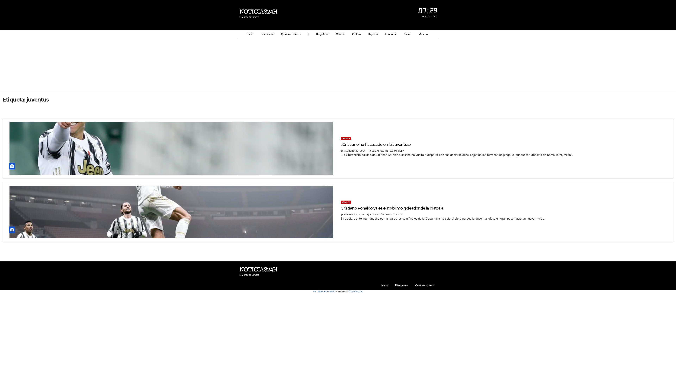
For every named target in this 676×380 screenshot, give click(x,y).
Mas (421, 34)
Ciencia (340, 34)
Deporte (373, 34)
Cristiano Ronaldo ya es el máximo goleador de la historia (392, 208)
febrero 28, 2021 (355, 151)
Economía (391, 34)
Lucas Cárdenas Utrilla (388, 151)
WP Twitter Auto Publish (324, 291)
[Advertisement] (338, 65)
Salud (407, 34)
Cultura (356, 34)
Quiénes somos (291, 34)
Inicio (250, 34)
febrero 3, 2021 (354, 214)
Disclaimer (267, 34)
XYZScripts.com (355, 291)
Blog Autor (322, 34)
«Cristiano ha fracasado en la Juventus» (376, 144)
